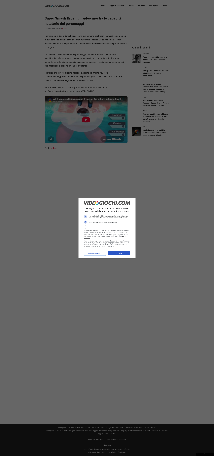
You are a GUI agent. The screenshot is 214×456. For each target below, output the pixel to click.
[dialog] (107, 228)
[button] (107, 227)
